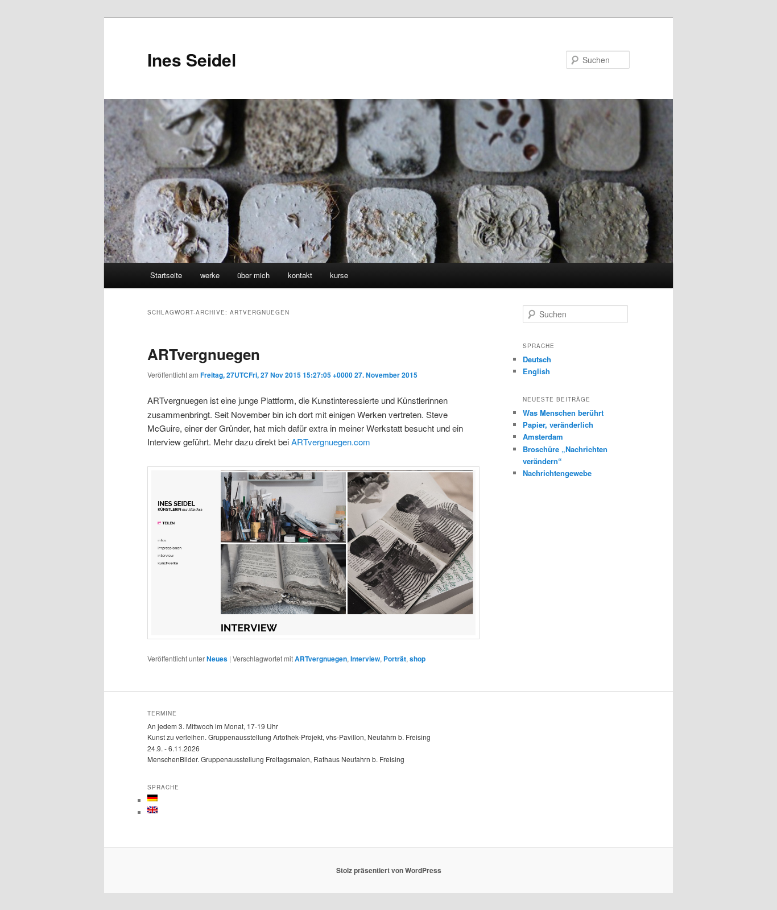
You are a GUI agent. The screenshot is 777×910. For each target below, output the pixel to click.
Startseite (166, 275)
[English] (152, 809)
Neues (217, 658)
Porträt (394, 658)
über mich (253, 275)
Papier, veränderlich (558, 424)
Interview (365, 658)
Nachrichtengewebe (557, 473)
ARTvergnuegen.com (330, 442)
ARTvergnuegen (203, 354)
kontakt (300, 275)
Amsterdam (543, 436)
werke (210, 275)
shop (417, 658)
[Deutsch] (152, 798)
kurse (339, 275)
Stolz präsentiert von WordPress (388, 870)
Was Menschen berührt (563, 412)
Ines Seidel (191, 59)
